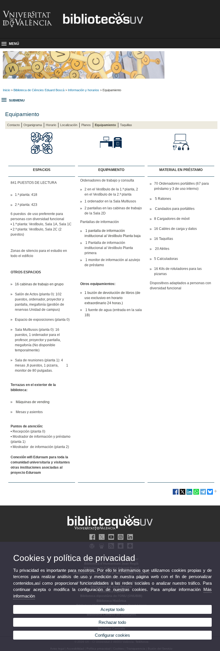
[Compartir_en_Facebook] (175, 494)
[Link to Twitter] (100, 537)
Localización (68, 125)
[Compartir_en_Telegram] (203, 494)
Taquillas (126, 125)
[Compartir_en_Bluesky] (210, 494)
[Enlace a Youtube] (110, 537)
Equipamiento (105, 125)
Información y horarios (83, 90)
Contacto (13, 125)
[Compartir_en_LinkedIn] (189, 494)
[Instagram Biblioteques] (119, 537)
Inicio (6, 90)
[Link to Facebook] (91, 537)
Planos (86, 125)
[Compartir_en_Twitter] (182, 494)
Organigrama (32, 125)
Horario (51, 125)
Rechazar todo (112, 622)
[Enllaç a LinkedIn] (129, 537)
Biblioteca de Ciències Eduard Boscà (38, 90)
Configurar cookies (112, 635)
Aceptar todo (112, 609)
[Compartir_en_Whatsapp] (196, 494)
